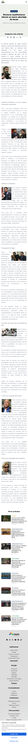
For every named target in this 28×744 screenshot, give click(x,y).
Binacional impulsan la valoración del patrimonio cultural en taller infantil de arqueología (18, 564)
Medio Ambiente (15, 558)
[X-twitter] (12, 640)
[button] (26, 2)
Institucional (14, 11)
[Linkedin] (18, 640)
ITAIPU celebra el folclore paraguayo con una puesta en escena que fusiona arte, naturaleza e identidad (18, 578)
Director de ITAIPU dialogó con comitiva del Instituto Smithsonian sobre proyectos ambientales (18, 621)
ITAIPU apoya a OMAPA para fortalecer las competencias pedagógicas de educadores (18, 549)
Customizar (14, 737)
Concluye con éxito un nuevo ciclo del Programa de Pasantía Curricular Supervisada (18, 592)
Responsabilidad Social (17, 529)
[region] (14, 732)
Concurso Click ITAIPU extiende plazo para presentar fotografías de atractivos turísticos (19, 520)
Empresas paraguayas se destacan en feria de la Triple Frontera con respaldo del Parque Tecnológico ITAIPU (19, 606)
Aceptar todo (14, 734)
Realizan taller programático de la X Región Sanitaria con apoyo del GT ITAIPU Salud (17, 534)
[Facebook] (7, 640)
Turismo (14, 516)
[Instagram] (10, 640)
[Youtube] (15, 640)
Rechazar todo (14, 741)
